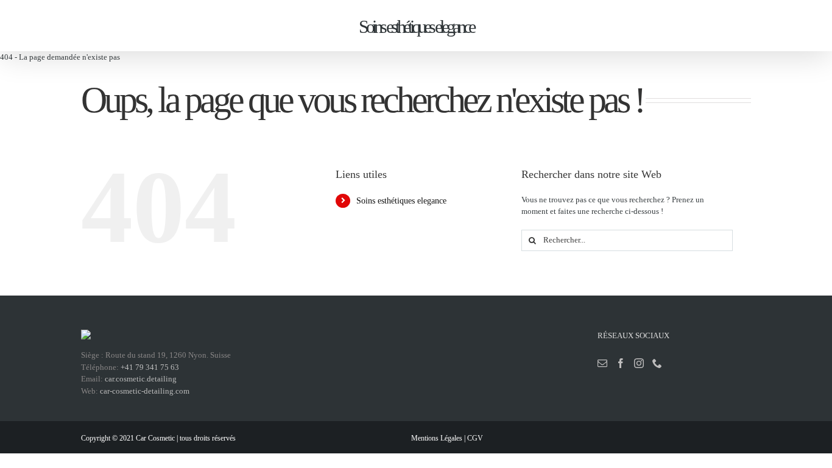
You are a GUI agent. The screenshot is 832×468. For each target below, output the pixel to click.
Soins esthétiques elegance (401, 200)
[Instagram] (639, 363)
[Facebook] (621, 363)
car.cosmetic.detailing (141, 378)
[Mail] (602, 363)
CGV (475, 438)
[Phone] (657, 363)
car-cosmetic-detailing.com (144, 390)
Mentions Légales (436, 438)
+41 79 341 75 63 (150, 367)
